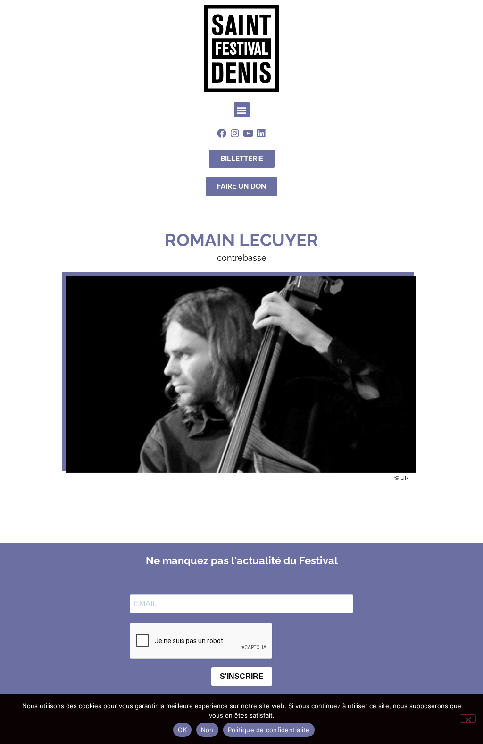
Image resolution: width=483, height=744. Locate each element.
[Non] (468, 718)
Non (207, 730)
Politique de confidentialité (269, 730)
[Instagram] (235, 133)
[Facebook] (221, 133)
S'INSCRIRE (242, 676)
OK (182, 730)
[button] (242, 109)
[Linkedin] (261, 133)
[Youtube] (248, 133)
